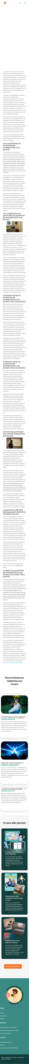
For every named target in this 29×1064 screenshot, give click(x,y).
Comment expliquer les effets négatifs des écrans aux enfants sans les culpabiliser (13, 717)
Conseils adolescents (10, 765)
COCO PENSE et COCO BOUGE (8, 1027)
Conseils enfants (8, 719)
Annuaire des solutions (13, 966)
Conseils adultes (8, 791)
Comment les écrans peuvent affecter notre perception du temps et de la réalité (14, 788)
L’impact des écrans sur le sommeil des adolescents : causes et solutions (12, 763)
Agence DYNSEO (6, 1059)
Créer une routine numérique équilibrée (13, 662)
